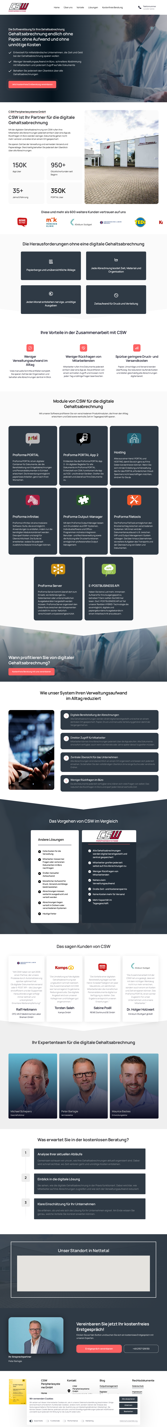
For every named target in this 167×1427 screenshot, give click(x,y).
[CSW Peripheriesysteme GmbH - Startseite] (27, 963)
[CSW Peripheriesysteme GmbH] (18, 7)
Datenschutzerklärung (129, 1421)
